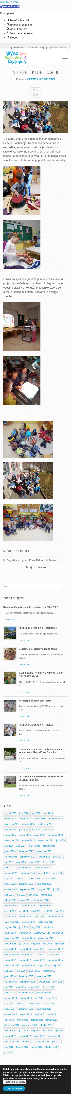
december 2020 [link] (41, 900)
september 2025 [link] (45, 824)
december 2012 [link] (11, 1025)
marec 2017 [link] (10, 960)
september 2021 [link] (27, 889)
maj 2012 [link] (47, 1030)
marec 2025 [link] (10, 835)
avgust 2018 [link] (10, 943)
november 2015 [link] (43, 976)
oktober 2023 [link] (10, 857)
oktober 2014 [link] (10, 998)
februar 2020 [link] (25, 916)
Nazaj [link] (26, 567)
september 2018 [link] (45, 938)
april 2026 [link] (48, 813)
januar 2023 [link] (10, 867)
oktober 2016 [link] (28, 965)
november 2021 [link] (43, 884)
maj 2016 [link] (21, 971)
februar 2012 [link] (25, 1036)
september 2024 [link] (45, 840)
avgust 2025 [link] (10, 829)
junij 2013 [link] (39, 1014)
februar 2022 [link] (49, 878)
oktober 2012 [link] (46, 1025)
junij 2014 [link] (50, 998)
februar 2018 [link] (25, 949)
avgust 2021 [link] (44, 889)
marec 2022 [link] (34, 878)
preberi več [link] (11, 619)
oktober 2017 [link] (28, 954)
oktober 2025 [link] (28, 824)
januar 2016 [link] (10, 976)
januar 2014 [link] (10, 1009)
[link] (9, 6)
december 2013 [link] (26, 1009)
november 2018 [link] (11, 938)
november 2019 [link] (11, 922)
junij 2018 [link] (35, 943)
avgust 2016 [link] (44, 965)
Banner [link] (53, 560)
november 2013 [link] (43, 1009)
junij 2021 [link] (9, 895)
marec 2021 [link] (46, 895)
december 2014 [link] (26, 992)
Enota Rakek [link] (36, 560)
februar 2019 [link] (25, 933)
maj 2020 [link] (47, 911)
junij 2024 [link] (60, 840)
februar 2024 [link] (49, 846)
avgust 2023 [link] (44, 857)
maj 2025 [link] (36, 829)
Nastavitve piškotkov (14, 1081)
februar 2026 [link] (25, 818)
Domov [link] (20, 79)
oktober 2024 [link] (28, 840)
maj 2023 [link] (8, 862)
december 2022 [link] (26, 867)
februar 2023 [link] (49, 862)
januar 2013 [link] (51, 1020)
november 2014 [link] (43, 992)
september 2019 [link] (45, 922)
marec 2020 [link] (10, 916)
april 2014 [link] (21, 1003)
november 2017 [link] (11, 954)
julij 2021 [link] (57, 889)
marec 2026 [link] (10, 818)
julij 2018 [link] (23, 943)
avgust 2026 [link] (10, 813)
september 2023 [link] (27, 857)
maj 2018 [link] (47, 943)
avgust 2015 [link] (44, 982)
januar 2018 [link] (39, 949)
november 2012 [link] (29, 1025)
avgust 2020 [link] (10, 911)
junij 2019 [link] (23, 927)
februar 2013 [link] (37, 1020)
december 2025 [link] (55, 818)
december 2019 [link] (55, 916)
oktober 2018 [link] (28, 938)
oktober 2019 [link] (28, 922)
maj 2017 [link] (42, 954)
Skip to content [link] (9, 2)
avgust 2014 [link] (26, 998)
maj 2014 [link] (8, 1003)
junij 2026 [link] (23, 813)
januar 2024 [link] (10, 851)
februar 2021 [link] (10, 900)
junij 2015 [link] (57, 982)
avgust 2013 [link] (26, 1014)
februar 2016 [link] (49, 971)
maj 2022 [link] (8, 878)
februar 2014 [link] (49, 1003)
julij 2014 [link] (39, 998)
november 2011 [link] (11, 1041)
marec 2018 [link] (10, 949)
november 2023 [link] (43, 851)
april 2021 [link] (33, 895)
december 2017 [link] (55, 949)
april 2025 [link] (48, 829)
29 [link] (35, 94)
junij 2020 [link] (35, 911)
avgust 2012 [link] (10, 1030)
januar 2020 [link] (39, 916)
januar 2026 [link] (39, 818)
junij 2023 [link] (57, 857)
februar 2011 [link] (22, 1047)
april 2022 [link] (21, 878)
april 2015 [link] (21, 987)
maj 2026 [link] (36, 813)
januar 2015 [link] (10, 992)
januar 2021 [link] (25, 900)
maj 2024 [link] (8, 846)
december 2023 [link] (26, 851)
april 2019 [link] (48, 927)
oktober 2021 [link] (10, 889)
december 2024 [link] (55, 835)
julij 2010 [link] (8, 1052)
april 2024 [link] (21, 846)
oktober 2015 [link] (10, 982)
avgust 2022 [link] (44, 873)
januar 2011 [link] (36, 1047)
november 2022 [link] (43, 867)
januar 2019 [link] (39, 933)
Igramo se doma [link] (17, 47)
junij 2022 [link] (57, 873)
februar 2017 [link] (25, 960)
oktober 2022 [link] (10, 873)
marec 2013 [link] (22, 1020)
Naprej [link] (44, 567)
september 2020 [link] (45, 905)
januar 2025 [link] (39, 835)
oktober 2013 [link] (10, 1014)
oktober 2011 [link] (28, 1041)
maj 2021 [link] (21, 895)
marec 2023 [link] (34, 862)
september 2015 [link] (27, 982)
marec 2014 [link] (34, 1003)
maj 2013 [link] (51, 1014)
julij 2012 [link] (23, 1030)
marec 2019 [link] (10, 933)
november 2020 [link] (11, 905)
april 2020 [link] (59, 911)
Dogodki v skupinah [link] (17, 560)
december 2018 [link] (55, 933)
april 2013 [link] (9, 1020)
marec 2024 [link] (34, 846)
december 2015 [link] (26, 976)
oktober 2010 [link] (51, 1047)
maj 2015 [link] (8, 987)
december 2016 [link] (55, 960)
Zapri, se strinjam (14, 1088)
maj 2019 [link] (36, 927)
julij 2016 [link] (57, 965)
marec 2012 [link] (10, 1036)
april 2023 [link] (21, 862)
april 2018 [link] (59, 943)
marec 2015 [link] (34, 987)
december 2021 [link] (26, 884)
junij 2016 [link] (9, 971)
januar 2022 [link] (10, 884)
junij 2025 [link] (23, 829)
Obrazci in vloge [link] (37, 47)
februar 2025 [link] (25, 835)
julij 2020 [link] (23, 911)
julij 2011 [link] (56, 1041)
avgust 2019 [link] (10, 927)
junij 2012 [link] (35, 1030)
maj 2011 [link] (8, 1047)
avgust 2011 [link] (43, 1041)
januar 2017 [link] (39, 960)
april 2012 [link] (59, 1030)
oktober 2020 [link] (28, 905)
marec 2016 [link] (34, 971)
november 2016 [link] (11, 965)
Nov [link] (35, 90)
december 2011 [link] (55, 1036)
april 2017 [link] (54, 954)
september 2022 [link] (27, 873)
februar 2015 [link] (49, 987)
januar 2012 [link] (39, 1036)
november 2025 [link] (11, 824)
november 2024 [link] (11, 840)
